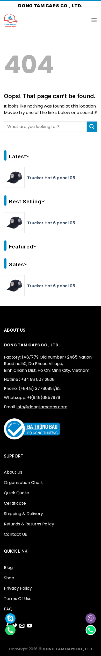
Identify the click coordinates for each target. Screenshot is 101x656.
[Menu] (94, 20)
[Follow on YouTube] (29, 626)
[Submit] (92, 127)
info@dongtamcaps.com (42, 407)
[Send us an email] (22, 626)
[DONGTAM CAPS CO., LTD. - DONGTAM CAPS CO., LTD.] (30, 20)
